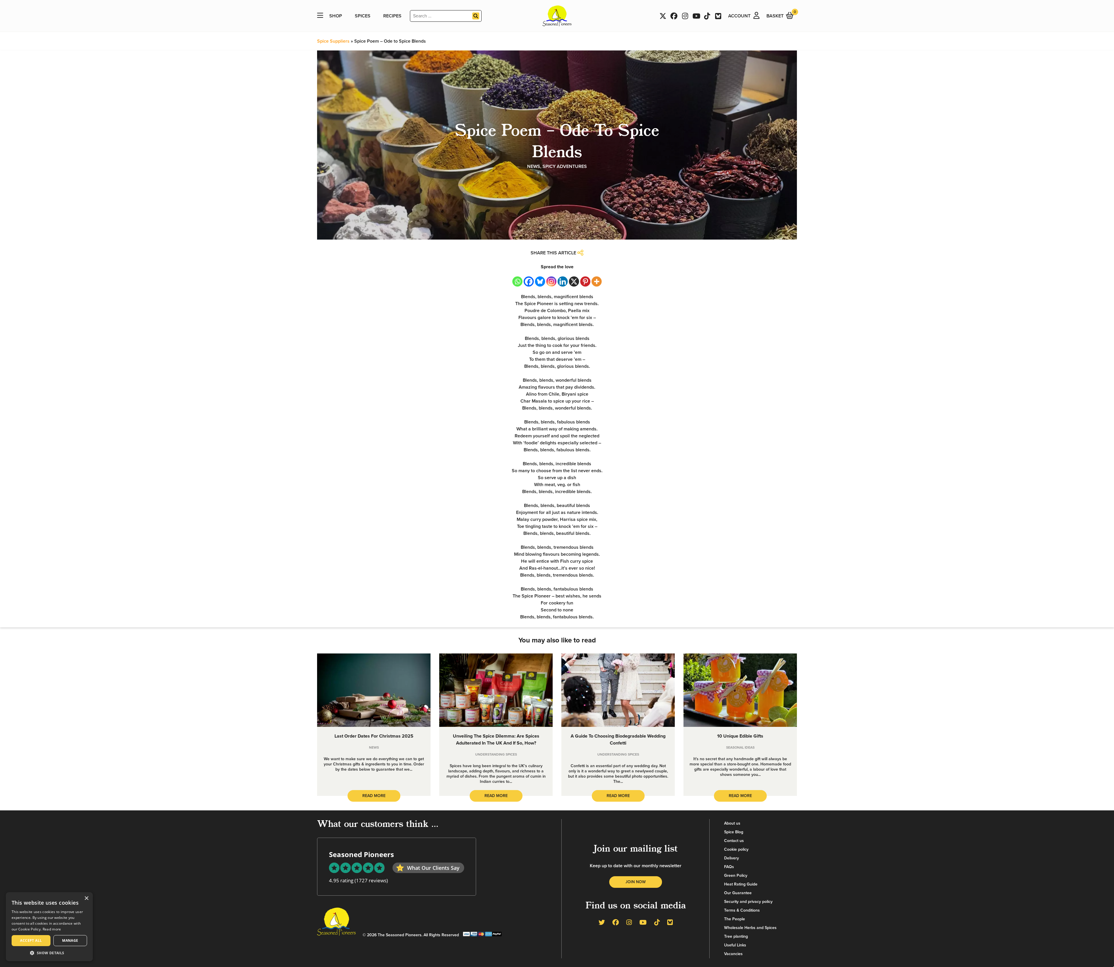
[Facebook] (529, 281)
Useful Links (735, 945)
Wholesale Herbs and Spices (750, 927)
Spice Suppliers (333, 41)
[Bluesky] (540, 281)
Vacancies (733, 953)
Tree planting (736, 936)
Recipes (392, 16)
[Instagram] (551, 281)
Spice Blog (733, 832)
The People (734, 919)
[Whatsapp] (517, 281)
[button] (49, 952)
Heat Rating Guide (740, 884)
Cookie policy (736, 849)
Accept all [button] (31, 940)
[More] (597, 281)
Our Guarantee (738, 892)
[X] (574, 281)
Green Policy (735, 875)
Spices (362, 16)
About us (732, 823)
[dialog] (49, 926)
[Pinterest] (585, 281)
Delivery (731, 858)
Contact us (734, 840)
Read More (374, 795)
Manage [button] (70, 940)
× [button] (86, 898)
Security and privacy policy (748, 901)
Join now (635, 881)
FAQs (729, 866)
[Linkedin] (563, 281)
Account (739, 16)
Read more (52, 929)
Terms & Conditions (742, 910)
